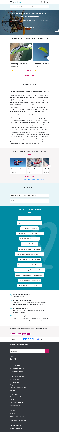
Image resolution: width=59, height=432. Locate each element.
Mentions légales (14, 408)
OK (47, 351)
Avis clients (13, 410)
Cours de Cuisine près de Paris (18, 387)
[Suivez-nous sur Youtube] (19, 359)
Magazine (12, 413)
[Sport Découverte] (17, 2)
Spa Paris (12, 390)
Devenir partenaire (15, 422)
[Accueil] (10, 11)
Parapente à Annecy (15, 385)
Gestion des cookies (15, 362)
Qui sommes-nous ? (15, 397)
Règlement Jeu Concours (17, 416)
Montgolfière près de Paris (17, 376)
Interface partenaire (15, 425)
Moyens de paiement (15, 405)
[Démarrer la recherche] (47, 6)
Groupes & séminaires (16, 428)
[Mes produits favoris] (45, 2)
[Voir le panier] (48, 2)
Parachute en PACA (15, 374)
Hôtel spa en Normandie (16, 371)
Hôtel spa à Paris (14, 382)
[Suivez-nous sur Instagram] (15, 359)
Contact (12, 399)
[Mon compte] (42, 2)
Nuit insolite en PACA (15, 379)
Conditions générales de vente (18, 402)
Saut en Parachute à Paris (17, 368)
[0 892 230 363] (29, 334)
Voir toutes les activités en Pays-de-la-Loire (35, 179)
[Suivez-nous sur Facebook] (11, 359)
